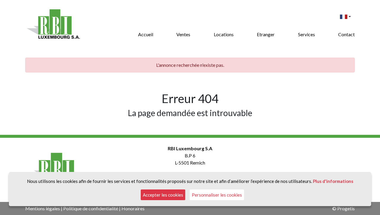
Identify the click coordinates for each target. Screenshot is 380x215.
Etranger (266, 34)
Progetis (346, 208)
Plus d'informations (333, 181)
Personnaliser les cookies (217, 194)
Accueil (145, 34)
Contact (346, 34)
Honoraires (133, 208)
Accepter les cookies (163, 194)
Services (306, 34)
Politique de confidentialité (90, 208)
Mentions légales (42, 208)
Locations (224, 34)
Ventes (183, 34)
